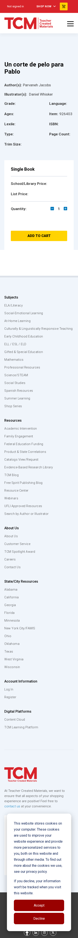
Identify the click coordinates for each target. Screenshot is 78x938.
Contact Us (12, 567)
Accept (39, 905)
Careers (10, 559)
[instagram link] (44, 932)
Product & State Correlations (25, 452)
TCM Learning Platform (21, 727)
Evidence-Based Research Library (28, 467)
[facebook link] (27, 932)
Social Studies (14, 383)
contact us (12, 806)
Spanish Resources (18, 390)
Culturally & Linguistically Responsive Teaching (38, 328)
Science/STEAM (16, 375)
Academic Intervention (20, 428)
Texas (8, 651)
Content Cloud (14, 719)
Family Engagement (18, 436)
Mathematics (14, 359)
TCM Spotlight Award (19, 551)
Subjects (11, 297)
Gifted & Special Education (23, 352)
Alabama (11, 589)
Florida (9, 612)
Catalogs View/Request (21, 459)
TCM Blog (11, 475)
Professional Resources (22, 367)
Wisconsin (12, 667)
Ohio (7, 636)
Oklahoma (12, 643)
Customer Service (17, 544)
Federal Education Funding (23, 444)
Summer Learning (17, 398)
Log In (8, 689)
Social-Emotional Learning (23, 313)
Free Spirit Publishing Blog (23, 482)
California (11, 597)
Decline (39, 918)
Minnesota (12, 620)
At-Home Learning (17, 321)
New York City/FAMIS (19, 628)
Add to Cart (39, 236)
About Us (11, 528)
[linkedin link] (35, 932)
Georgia (10, 605)
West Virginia (14, 659)
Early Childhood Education (23, 336)
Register (10, 697)
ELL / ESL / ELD (15, 344)
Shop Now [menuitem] (44, 6)
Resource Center (16, 490)
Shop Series (13, 406)
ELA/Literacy (13, 305)
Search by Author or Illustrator (26, 513)
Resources (13, 420)
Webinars (11, 498)
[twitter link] (53, 932)
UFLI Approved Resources (23, 506)
